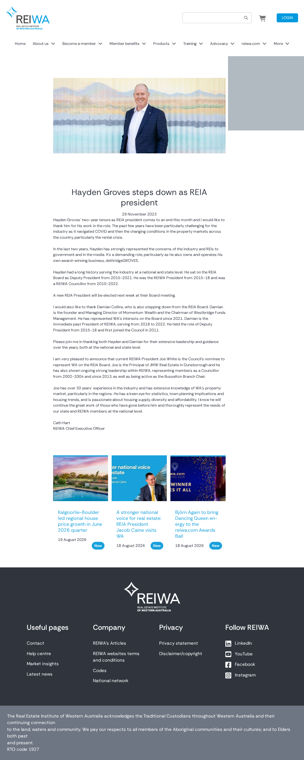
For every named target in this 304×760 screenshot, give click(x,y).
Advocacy (219, 43)
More (278, 43)
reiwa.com (251, 43)
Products (161, 43)
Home (20, 43)
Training (190, 43)
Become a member (79, 43)
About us (41, 43)
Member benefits (125, 43)
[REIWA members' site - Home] (28, 17)
